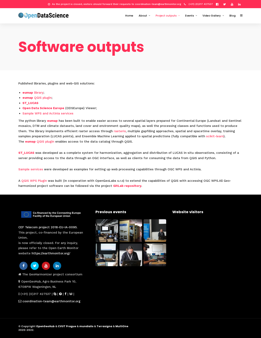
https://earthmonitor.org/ (51, 253)
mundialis (86, 326)
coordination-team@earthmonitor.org (50, 301)
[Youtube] (233, 4)
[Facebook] (23, 266)
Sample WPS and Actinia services (47, 113)
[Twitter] (35, 266)
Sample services (30, 169)
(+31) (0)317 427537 (200, 4)
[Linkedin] (240, 4)
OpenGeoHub (45, 326)
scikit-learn (214, 136)
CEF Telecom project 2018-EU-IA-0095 (47, 227)
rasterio (120, 131)
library (32, 92)
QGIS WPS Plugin (34, 181)
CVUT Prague (67, 326)
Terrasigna (104, 326)
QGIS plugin (37, 98)
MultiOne (121, 326)
